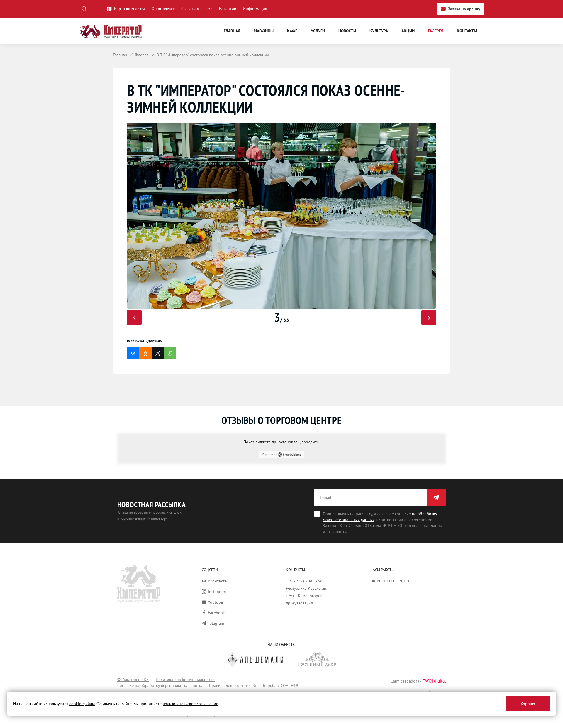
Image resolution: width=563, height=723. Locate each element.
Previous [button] (134, 317)
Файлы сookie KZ (133, 679)
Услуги (318, 30)
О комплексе (163, 8)
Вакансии (227, 8)
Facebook (216, 612)
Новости (347, 30)
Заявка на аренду (464, 8)
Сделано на (269, 454)
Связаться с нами (197, 8)
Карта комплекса (129, 8)
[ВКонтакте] (133, 353)
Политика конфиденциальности (185, 679)
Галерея (435, 30)
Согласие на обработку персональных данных (159, 685)
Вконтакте (217, 581)
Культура (378, 30)
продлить (310, 442)
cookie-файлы (82, 703)
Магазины (264, 30)
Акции (408, 30)
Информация (255, 8)
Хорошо (527, 703)
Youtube (215, 602)
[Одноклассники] (145, 353)
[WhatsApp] (170, 353)
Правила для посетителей (232, 685)
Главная (232, 30)
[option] (281, 216)
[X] (158, 353)
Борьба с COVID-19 (280, 685)
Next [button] (428, 317)
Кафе (292, 30)
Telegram (216, 623)
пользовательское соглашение (190, 703)
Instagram (217, 591)
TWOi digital (434, 681)
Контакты (467, 30)
